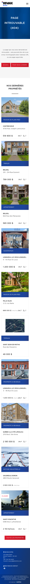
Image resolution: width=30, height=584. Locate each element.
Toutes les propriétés (15, 537)
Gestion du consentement (19, 579)
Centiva (18, 582)
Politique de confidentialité (12, 578)
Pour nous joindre (19, 65)
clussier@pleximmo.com (15, 561)
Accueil (6, 65)
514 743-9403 (10, 559)
